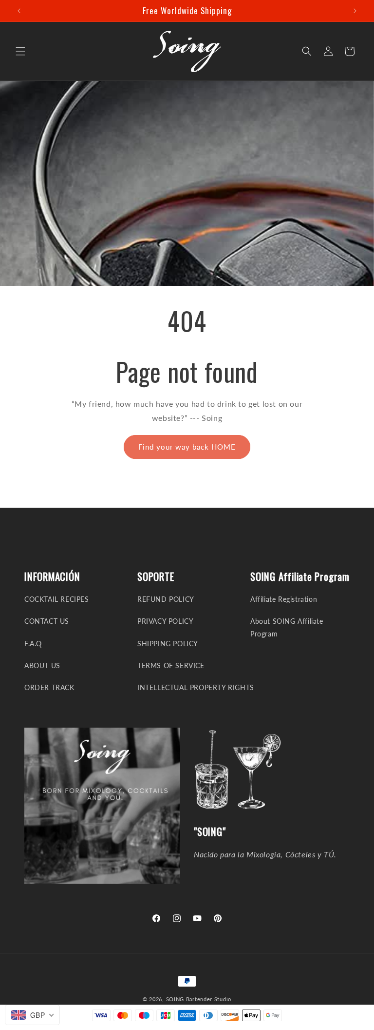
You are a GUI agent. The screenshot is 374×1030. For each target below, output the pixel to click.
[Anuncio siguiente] (355, 10)
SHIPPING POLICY (167, 643)
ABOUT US (42, 665)
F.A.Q (33, 643)
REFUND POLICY (165, 599)
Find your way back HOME (187, 446)
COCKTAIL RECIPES (56, 599)
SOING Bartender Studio (198, 999)
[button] (20, 51)
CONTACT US (46, 621)
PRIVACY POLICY (165, 621)
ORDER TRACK (49, 687)
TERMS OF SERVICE (171, 665)
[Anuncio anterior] (19, 10)
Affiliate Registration (283, 599)
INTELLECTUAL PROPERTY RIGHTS (195, 687)
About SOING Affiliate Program (286, 627)
